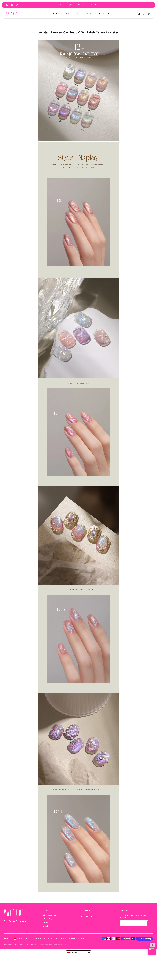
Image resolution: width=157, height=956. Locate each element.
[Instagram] (7, 5)
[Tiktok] (16, 5)
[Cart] (149, 14)
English (6, 938)
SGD (18, 938)
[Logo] (11, 14)
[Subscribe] (150, 923)
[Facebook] (12, 5)
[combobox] (78, 952)
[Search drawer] (139, 14)
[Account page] (144, 14)
